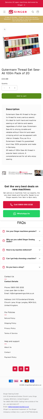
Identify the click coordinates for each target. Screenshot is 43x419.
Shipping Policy (10, 323)
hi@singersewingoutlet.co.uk (18, 407)
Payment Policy (10, 357)
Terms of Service (11, 333)
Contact (7, 352)
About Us (7, 347)
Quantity (4, 83)
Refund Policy (9, 318)
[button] (4, 11)
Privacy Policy (10, 328)
